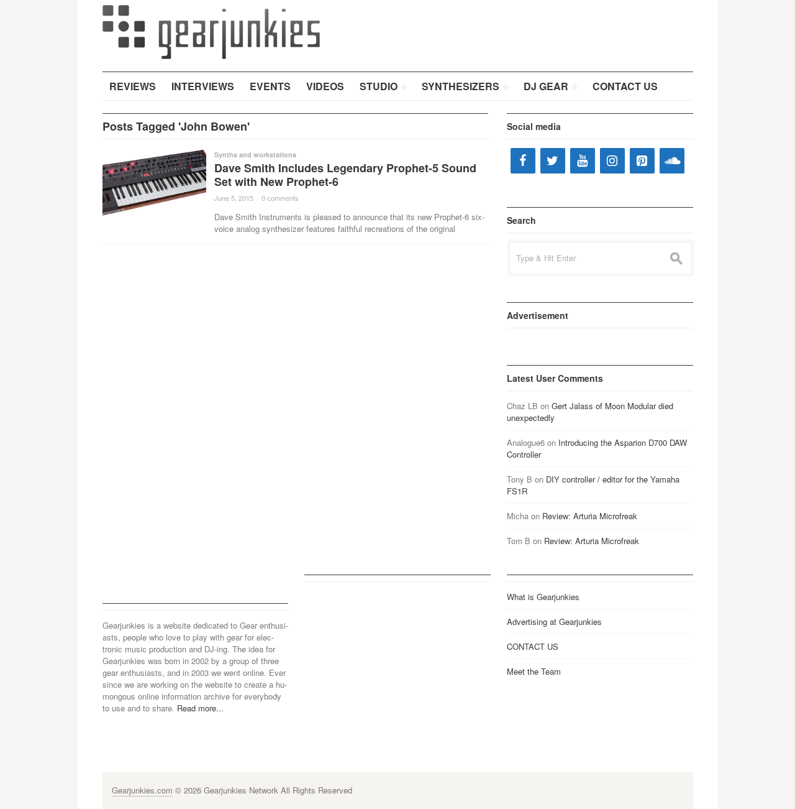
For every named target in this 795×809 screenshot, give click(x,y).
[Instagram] (612, 160)
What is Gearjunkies (543, 597)
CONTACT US (532, 646)
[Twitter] (552, 160)
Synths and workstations (255, 154)
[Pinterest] (642, 160)
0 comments (280, 198)
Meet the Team (534, 671)
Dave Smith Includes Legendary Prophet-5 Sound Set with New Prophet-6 (345, 175)
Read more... (200, 708)
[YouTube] (582, 160)
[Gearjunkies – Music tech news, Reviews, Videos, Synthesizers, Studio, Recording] (211, 31)
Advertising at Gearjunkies (554, 621)
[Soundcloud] (672, 160)
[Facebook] (523, 160)
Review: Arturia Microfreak (589, 516)
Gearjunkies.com (142, 790)
